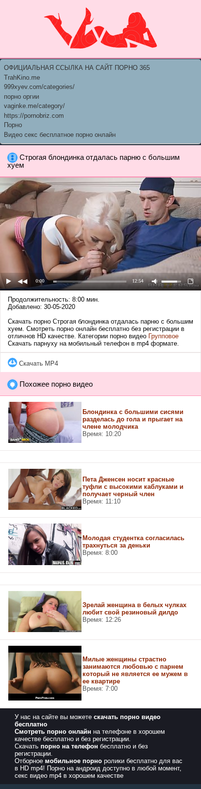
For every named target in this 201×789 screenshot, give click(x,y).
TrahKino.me (22, 77)
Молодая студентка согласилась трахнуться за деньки (133, 541)
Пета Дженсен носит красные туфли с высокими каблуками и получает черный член (132, 487)
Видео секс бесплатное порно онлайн (60, 134)
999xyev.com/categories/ (39, 86)
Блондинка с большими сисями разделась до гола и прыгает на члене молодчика (132, 419)
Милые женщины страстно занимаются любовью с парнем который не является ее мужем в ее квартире (135, 670)
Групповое (163, 336)
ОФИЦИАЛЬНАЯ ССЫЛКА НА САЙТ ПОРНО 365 (77, 67)
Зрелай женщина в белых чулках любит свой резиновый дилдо (134, 608)
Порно (13, 125)
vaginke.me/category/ (34, 106)
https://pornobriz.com (34, 115)
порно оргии (21, 96)
